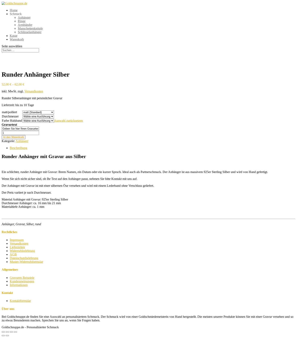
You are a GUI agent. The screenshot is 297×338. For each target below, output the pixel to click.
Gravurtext (9, 124)
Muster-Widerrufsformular (26, 261)
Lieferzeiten (17, 247)
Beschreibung (18, 148)
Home (14, 10)
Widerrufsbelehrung (22, 250)
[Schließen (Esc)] (3, 332)
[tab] (152, 148)
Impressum (17, 240)
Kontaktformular (20, 300)
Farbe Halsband (12, 120)
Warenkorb (17, 39)
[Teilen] (7, 332)
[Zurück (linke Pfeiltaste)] (3, 335)
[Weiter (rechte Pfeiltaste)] (7, 335)
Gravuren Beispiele (22, 277)
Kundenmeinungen (22, 281)
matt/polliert (9, 112)
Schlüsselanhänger (29, 32)
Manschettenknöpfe (30, 28)
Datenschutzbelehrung (24, 258)
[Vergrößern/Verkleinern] (15, 332)
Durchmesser (10, 116)
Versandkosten (33, 91)
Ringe (21, 21)
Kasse (13, 35)
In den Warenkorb (13, 137)
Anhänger (24, 17)
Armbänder (25, 24)
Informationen (19, 285)
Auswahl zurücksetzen (68, 120)
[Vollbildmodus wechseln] (11, 332)
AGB (13, 254)
